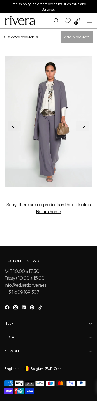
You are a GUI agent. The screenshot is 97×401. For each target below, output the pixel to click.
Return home (48, 211)
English (11, 368)
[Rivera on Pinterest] (32, 308)
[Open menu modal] (89, 20)
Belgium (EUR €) (44, 368)
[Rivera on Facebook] (8, 308)
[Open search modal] (56, 20)
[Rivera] (20, 20)
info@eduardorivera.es (25, 285)
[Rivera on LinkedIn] (24, 308)
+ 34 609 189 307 (22, 292)
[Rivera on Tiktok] (41, 308)
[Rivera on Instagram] (16, 308)
